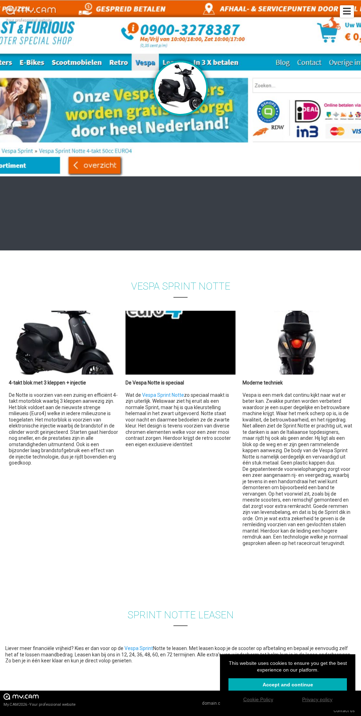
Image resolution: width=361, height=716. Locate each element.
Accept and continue (288, 684)
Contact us (344, 710)
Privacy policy (317, 699)
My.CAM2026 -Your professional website (39, 704)
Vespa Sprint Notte (163, 395)
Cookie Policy (258, 699)
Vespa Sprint (138, 648)
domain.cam (214, 703)
